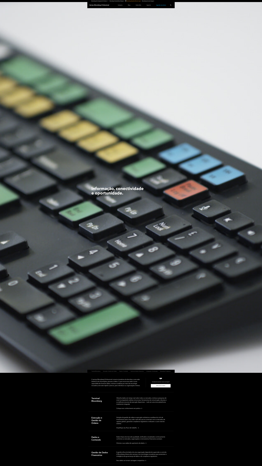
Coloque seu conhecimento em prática (128, 408)
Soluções (120, 5)
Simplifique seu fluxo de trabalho (126, 428)
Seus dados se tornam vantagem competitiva (130, 460)
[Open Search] (171, 5)
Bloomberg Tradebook (165, 371)
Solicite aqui (160, 385)
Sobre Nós (138, 5)
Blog (129, 5)
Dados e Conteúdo (123, 371)
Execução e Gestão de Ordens (110, 371)
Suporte (149, 5)
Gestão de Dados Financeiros (137, 371)
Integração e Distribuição (152, 371)
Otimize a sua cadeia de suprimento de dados (130, 443)
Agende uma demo (161, 5)
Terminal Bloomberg (95, 371)
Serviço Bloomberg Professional (99, 5)
